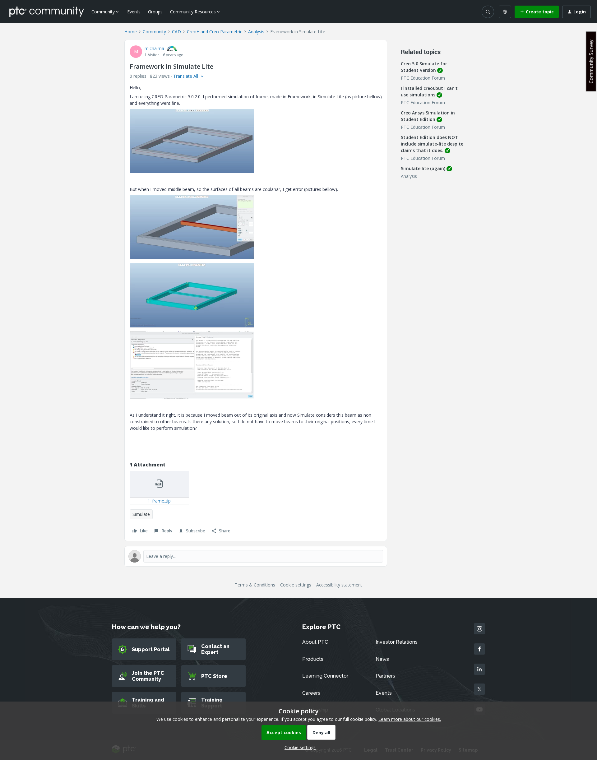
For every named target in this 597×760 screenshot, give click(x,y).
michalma (154, 48)
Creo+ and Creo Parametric (214, 32)
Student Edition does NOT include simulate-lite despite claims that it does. (432, 143)
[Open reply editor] (256, 556)
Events (134, 12)
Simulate (141, 514)
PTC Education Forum (423, 78)
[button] (537, 12)
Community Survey (591, 61)
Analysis (256, 32)
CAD (176, 32)
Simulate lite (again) (423, 168)
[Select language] (505, 12)
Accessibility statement (339, 585)
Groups (155, 12)
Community (154, 32)
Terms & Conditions (255, 585)
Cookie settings (295, 585)
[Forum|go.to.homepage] (46, 11)
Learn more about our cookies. (409, 719)
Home (130, 32)
